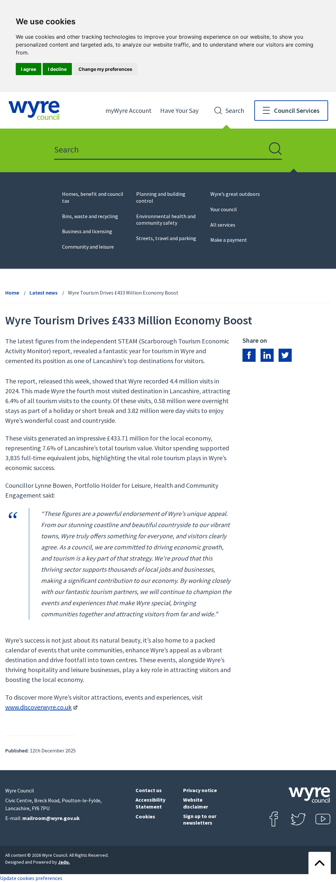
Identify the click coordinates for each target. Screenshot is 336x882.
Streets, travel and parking (166, 238)
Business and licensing (87, 231)
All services (222, 224)
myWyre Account (128, 110)
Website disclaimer (195, 803)
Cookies (145, 816)
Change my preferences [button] (105, 69)
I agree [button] (28, 69)
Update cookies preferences (31, 878)
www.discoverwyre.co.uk (38, 707)
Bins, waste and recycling (90, 216)
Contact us (149, 790)
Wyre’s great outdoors (235, 194)
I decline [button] (57, 69)
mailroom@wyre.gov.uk (51, 818)
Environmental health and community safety (166, 219)
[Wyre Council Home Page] (34, 110)
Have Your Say (179, 110)
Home (12, 292)
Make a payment (228, 239)
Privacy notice (200, 790)
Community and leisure (88, 246)
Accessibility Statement (150, 803)
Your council (223, 209)
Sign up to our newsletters (199, 819)
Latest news (43, 292)
